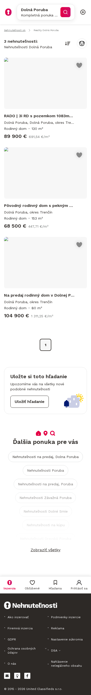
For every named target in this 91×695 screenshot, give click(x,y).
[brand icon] (8, 12)
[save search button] (82, 43)
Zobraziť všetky (45, 549)
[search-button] (65, 12)
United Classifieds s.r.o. (44, 689)
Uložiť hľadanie (29, 401)
